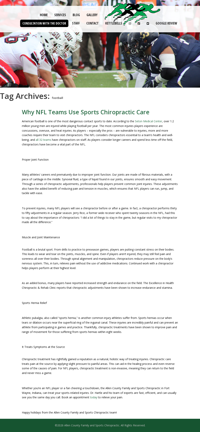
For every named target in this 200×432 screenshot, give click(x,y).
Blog (76, 15)
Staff (76, 23)
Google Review (166, 23)
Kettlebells (113, 23)
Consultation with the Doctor (44, 23)
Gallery (92, 15)
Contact (92, 23)
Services (60, 15)
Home (44, 15)
